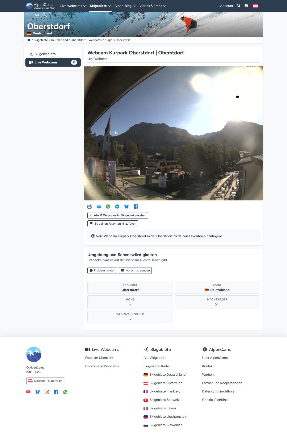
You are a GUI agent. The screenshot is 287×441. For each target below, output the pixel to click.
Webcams (95, 40)
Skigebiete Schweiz (165, 400)
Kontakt (208, 366)
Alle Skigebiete (155, 358)
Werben (208, 374)
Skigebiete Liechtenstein (168, 417)
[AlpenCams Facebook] (56, 391)
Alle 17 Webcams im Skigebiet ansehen (120, 215)
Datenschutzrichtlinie (218, 391)
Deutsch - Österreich (48, 381)
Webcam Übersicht (99, 358)
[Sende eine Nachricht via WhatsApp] (65, 391)
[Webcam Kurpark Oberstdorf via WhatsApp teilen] (108, 206)
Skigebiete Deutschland (168, 374)
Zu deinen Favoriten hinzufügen (115, 223)
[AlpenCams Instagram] (47, 391)
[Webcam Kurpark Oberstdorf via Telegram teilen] (117, 206)
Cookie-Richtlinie (215, 400)
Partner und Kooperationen (222, 383)
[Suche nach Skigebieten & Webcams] (238, 6)
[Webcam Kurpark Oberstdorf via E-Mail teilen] (99, 206)
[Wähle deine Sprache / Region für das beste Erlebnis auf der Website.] (255, 6)
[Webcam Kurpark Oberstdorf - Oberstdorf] (173, 133)
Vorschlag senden (138, 270)
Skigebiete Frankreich (166, 391)
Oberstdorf (78, 40)
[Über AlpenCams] (246, 6)
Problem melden (104, 270)
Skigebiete (41, 40)
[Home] (29, 40)
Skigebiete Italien (163, 408)
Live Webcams (55, 62)
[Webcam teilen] (89, 206)
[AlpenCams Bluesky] (38, 391)
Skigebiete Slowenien (166, 425)
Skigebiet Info (45, 54)
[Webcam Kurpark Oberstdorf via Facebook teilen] (136, 206)
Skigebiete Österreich (166, 383)
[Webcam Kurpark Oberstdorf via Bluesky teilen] (126, 206)
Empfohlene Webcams (102, 366)
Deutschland (59, 40)
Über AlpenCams (215, 358)
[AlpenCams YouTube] (28, 391)
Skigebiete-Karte (156, 366)
